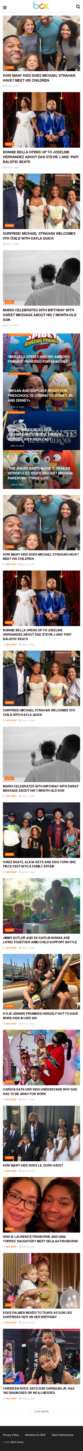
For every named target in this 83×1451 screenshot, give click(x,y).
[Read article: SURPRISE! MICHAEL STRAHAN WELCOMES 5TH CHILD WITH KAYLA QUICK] (41, 201)
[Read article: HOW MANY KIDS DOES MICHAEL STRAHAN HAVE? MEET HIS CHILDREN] (41, 43)
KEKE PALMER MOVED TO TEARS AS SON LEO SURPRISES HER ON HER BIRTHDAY (37, 1314)
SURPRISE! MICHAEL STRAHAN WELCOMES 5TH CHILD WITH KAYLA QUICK (39, 236)
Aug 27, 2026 (12, 86)
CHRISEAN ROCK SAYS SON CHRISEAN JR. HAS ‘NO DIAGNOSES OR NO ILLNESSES (39, 1390)
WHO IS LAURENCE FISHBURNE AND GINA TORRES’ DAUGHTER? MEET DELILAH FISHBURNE (40, 1238)
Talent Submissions (62, 1435)
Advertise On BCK (35, 1435)
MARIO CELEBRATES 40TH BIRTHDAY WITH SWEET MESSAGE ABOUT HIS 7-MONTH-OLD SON (39, 314)
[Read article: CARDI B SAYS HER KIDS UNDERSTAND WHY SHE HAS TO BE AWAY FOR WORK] (41, 1057)
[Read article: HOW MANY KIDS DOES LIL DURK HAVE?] (41, 1133)
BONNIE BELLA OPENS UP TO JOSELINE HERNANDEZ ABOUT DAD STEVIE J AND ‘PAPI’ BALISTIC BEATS (41, 156)
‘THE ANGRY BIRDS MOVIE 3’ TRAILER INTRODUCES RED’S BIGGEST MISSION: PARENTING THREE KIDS (40, 473)
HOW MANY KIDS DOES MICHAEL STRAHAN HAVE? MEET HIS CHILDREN (39, 78)
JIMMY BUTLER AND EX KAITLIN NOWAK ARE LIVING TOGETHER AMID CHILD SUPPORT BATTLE (40, 939)
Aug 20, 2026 (17, 368)
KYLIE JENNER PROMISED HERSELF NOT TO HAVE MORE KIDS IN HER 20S (40, 1015)
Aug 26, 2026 (28, 1246)
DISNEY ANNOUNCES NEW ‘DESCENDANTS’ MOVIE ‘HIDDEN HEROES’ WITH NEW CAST (34, 434)
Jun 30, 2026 (16, 484)
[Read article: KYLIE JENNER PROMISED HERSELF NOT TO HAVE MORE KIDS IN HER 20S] (41, 982)
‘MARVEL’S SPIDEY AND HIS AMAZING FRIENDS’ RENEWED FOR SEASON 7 (39, 359)
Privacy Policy (11, 1435)
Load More (41, 1411)
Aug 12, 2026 (17, 445)
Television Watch (19, 334)
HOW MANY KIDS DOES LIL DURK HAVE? (33, 1165)
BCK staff (11, 564)
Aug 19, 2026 (17, 407)
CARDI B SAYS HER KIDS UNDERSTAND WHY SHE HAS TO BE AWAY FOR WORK (40, 1091)
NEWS (9, 67)
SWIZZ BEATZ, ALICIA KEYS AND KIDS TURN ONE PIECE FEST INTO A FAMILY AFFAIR (39, 864)
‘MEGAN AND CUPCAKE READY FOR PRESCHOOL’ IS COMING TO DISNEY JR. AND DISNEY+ (40, 395)
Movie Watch (16, 412)
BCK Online (17, 1442)
